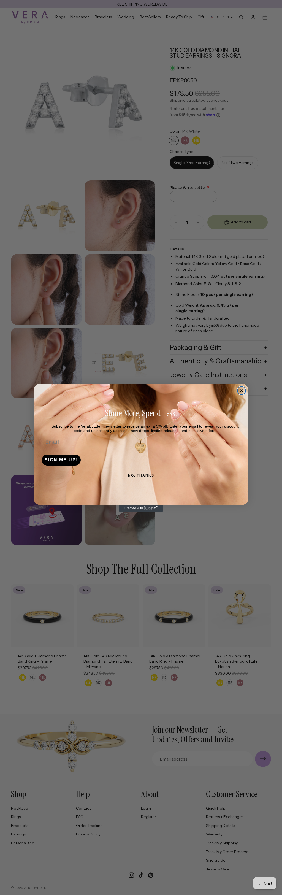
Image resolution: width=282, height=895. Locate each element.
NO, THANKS (141, 475)
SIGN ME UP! (61, 460)
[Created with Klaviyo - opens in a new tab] (141, 508)
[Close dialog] (241, 390)
